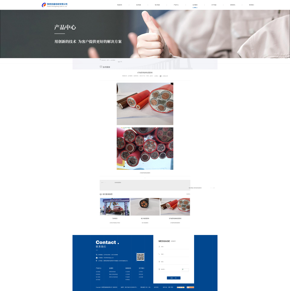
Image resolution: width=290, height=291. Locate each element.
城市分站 (165, 287)
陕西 (169, 287)
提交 (172, 278)
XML (149, 287)
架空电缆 (98, 279)
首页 (108, 60)
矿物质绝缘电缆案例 (175, 218)
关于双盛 (213, 5)
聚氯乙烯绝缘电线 (113, 274)
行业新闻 (128, 271)
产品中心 (176, 5)
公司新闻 (128, 274)
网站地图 (143, 287)
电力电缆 (157, 5)
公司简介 (141, 271)
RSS (146, 287)
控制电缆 (98, 274)
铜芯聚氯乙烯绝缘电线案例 (195, 187)
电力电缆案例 (145, 218)
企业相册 (141, 277)
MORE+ (188, 194)
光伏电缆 (138, 5)
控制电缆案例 (118, 182)
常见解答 (128, 277)
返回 (119, 61)
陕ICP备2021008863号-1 (131, 287)
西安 (172, 287)
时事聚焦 (128, 279)
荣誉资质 (141, 274)
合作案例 (195, 5)
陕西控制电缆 (112, 271)
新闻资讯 (232, 5)
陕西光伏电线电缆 (113, 277)
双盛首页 (119, 5)
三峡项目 (115, 218)
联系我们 (251, 5)
